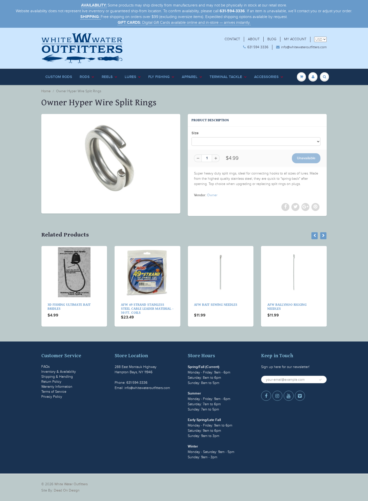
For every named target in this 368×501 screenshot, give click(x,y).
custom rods (58, 77)
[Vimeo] (300, 396)
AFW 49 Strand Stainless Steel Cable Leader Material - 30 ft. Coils (89, 309)
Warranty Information (56, 386)
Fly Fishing (159, 77)
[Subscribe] (320, 380)
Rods (85, 77)
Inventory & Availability (58, 372)
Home (46, 91)
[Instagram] (277, 396)
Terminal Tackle (226, 77)
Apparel (190, 77)
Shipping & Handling (57, 376)
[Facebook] (266, 396)
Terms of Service (53, 392)
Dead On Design (67, 490)
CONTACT (232, 39)
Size (195, 133)
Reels (107, 77)
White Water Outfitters (71, 484)
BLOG (271, 39)
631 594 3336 (257, 47)
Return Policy (51, 382)
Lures (130, 77)
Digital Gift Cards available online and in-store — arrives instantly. (184, 22)
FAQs (45, 366)
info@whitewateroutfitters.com (304, 47)
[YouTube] (289, 396)
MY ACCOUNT (295, 39)
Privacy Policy (51, 396)
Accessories (266, 77)
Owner (212, 195)
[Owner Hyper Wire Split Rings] (111, 163)
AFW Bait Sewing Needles (158, 305)
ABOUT (254, 39)
